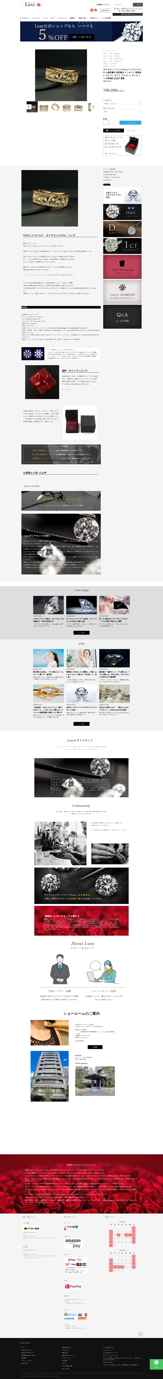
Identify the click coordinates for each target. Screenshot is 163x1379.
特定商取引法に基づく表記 (28, 1355)
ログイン (107, 4)
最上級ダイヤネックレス (68, 1355)
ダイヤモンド (25, 18)
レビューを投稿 (130, 130)
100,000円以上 (113, 63)
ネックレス (36, 18)
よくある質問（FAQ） (109, 1347)
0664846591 (84, 1063)
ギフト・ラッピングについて (110, 1355)
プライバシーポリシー (27, 1360)
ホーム (23, 1347)
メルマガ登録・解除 (67, 1365)
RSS (63, 1368)
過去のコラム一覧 (107, 1362)
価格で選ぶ (83, 18)
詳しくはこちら (66, 389)
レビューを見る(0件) (115, 130)
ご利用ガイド (94, 18)
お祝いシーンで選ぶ (108, 53)
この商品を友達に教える (110, 174)
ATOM (67, 1368)
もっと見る (81, 632)
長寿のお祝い (117, 56)
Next (93, 106)
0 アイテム (138, 4)
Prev (29, 106)
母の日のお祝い (118, 61)
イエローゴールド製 (42, 275)
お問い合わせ (24, 1363)
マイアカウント (66, 1358)
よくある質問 (106, 18)
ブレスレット (62, 18)
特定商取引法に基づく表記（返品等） (113, 172)
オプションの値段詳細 (109, 169)
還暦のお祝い (117, 53)
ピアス (52, 18)
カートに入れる (131, 123)
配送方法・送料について (27, 1352)
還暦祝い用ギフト (66, 1347)
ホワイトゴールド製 (29, 275)
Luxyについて (107, 1350)
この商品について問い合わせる (111, 177)
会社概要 (95, 1047)
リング (45, 18)
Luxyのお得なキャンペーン (110, 1352)
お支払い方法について (27, 1350)
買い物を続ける (107, 180)
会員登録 (99, 4)
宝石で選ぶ (106, 66)
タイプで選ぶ (106, 51)
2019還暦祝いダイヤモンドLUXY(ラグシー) (39, 1376)
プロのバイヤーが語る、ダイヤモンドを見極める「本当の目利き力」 (121, 1364)
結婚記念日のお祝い (119, 58)
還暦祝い (73, 18)
